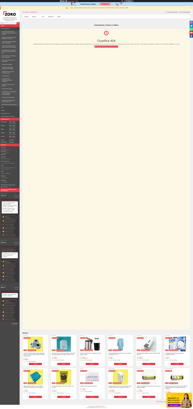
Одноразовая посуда (7, 88)
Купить (35, 364)
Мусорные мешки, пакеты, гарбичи (8, 85)
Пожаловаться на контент (101, 407)
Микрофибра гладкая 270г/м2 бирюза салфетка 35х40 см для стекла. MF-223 (33, 386)
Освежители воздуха (7, 64)
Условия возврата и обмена (7, 116)
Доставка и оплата (5, 113)
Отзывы (3, 110)
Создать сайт (71, 1)
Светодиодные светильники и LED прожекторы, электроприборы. (9, 93)
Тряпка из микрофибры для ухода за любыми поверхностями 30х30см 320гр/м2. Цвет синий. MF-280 (9, 204)
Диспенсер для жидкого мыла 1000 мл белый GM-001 (148, 354)
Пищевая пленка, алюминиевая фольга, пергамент (7, 80)
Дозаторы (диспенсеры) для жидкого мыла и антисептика (9, 46)
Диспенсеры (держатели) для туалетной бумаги (9, 42)
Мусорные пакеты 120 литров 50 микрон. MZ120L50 (9, 295)
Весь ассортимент (5, 28)
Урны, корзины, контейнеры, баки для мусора (9, 56)
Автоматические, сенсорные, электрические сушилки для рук (9, 51)
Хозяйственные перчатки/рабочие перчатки (8, 101)
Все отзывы (14, 323)
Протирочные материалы (8, 97)
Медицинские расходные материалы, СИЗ (8, 72)
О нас (2, 107)
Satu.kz (103, 406)
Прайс (58, 16)
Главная (26, 16)
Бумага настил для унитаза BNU (88, 386)
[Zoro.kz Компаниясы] (9, 14)
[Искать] (18, 23)
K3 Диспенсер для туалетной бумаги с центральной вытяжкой (9, 255)
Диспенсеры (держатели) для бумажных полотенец (9, 38)
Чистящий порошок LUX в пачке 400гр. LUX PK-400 (63, 386)
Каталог (34, 16)
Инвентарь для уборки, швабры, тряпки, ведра (7, 68)
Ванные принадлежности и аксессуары (8, 60)
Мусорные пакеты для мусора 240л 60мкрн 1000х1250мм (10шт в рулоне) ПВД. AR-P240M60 (176, 387)
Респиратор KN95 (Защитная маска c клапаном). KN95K (174, 354)
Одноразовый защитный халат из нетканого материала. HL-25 (119, 354)
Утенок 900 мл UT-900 (7, 211)
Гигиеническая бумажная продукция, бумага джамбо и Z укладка (9, 33)
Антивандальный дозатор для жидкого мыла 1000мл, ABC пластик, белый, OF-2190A (120, 386)
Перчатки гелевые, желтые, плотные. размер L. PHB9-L (8, 209)
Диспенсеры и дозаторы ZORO (9, 104)
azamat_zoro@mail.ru (6, 173)
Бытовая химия (5, 76)
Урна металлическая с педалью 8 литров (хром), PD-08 (90, 354)
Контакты (51, 16)
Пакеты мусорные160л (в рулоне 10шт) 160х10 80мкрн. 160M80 (149, 386)
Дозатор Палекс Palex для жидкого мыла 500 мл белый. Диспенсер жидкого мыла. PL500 (63, 354)
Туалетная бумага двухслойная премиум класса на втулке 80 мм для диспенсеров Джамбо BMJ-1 (33, 355)
